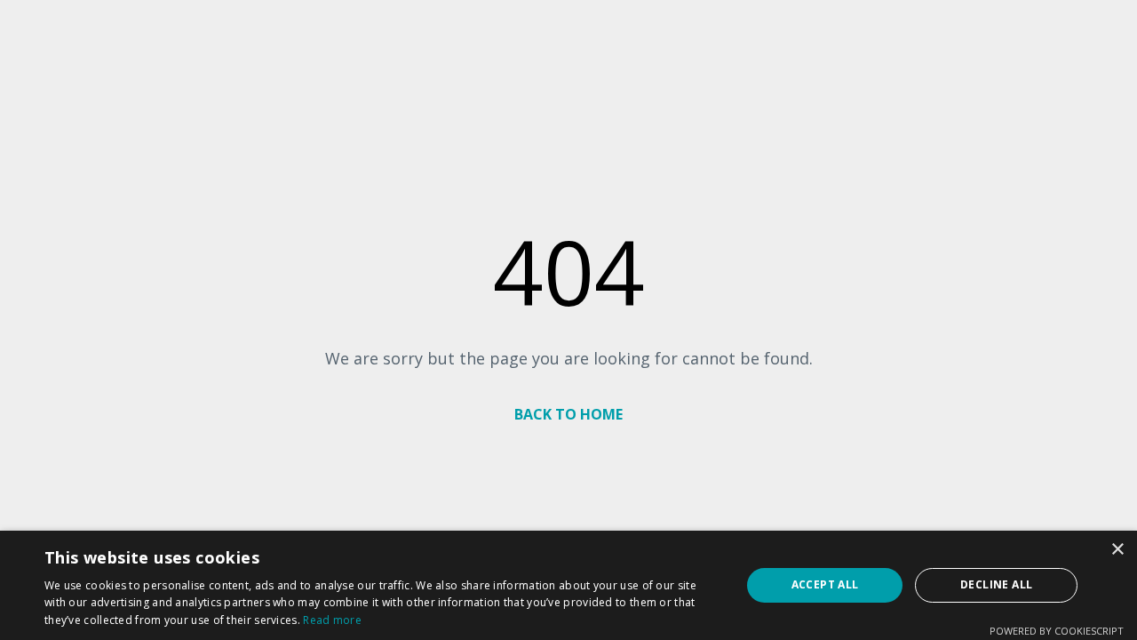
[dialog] (568, 585)
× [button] (1117, 549)
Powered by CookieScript (1057, 630)
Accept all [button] (825, 584)
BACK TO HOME (568, 414)
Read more (332, 620)
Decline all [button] (996, 584)
